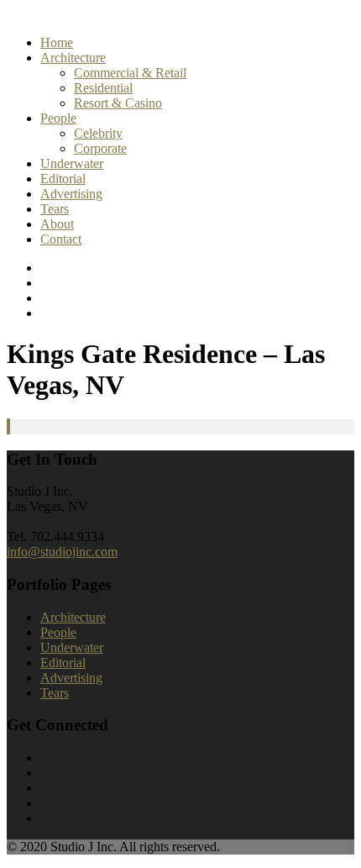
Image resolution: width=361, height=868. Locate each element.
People (58, 118)
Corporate (100, 148)
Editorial (63, 178)
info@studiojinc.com (62, 551)
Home (56, 42)
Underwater (71, 163)
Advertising (71, 194)
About (57, 224)
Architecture (73, 57)
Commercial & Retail (130, 73)
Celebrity (98, 133)
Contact (60, 239)
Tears (54, 209)
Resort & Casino (118, 103)
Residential (103, 88)
